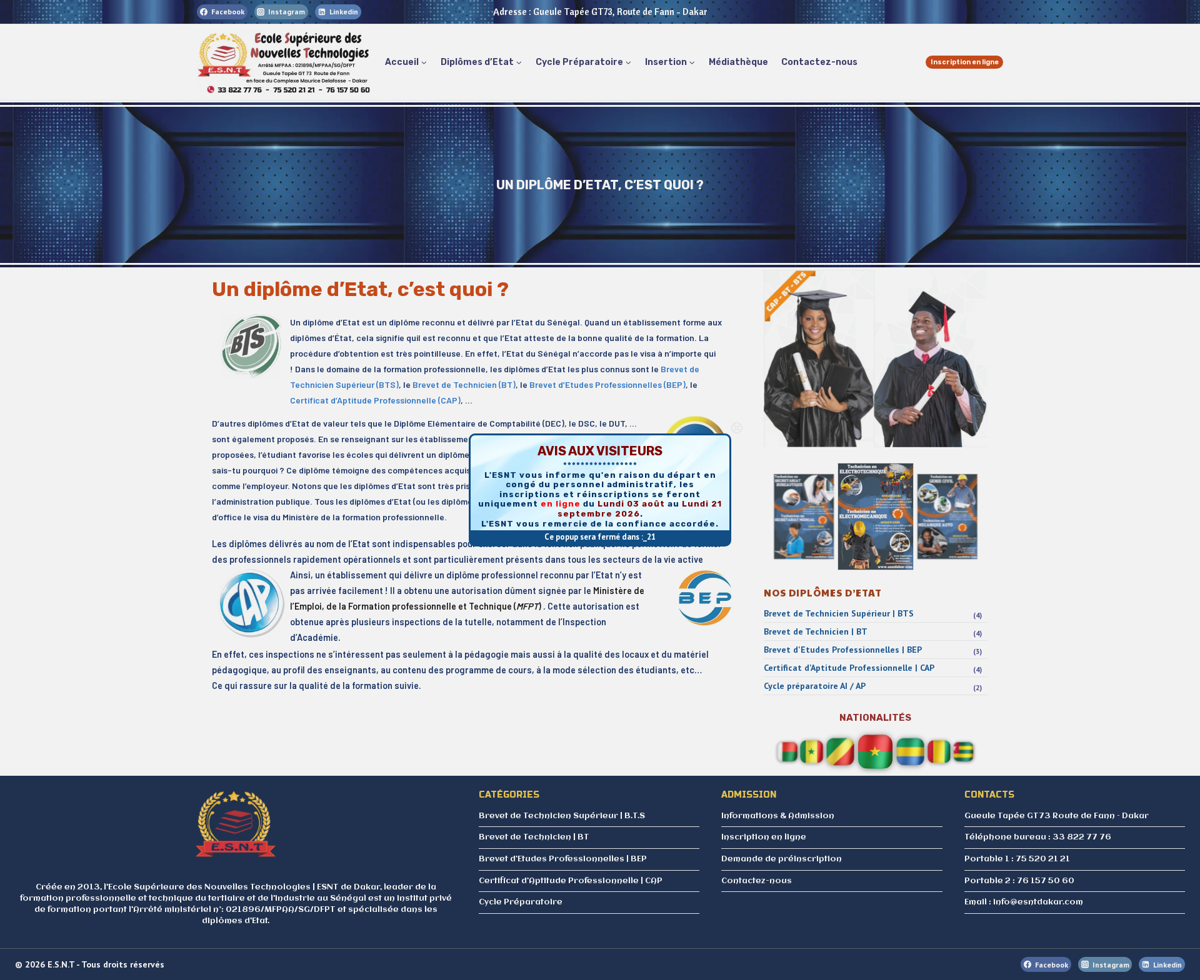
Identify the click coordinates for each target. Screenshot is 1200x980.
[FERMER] (737, 428)
